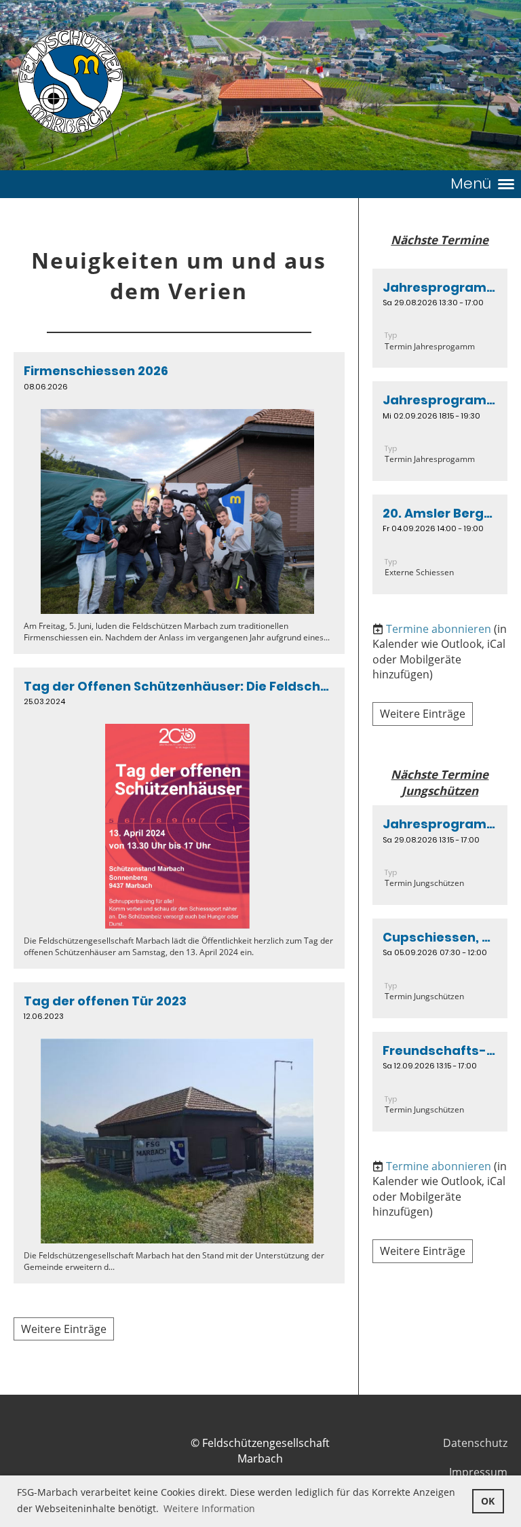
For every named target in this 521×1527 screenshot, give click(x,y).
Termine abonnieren (438, 628)
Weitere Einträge (64, 1328)
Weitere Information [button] (209, 1508)
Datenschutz (475, 1442)
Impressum (478, 1472)
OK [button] (488, 1500)
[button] (439, 318)
